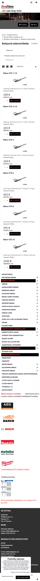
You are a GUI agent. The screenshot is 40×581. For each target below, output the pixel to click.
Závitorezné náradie (9, 277)
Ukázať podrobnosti (7, 576)
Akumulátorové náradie (10, 287)
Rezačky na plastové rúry (11, 342)
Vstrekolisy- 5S (7, 387)
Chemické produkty (8, 300)
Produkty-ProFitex (8, 281)
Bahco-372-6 (8, 173)
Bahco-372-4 (8, 140)
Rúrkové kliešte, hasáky (10, 332)
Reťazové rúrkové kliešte (11, 355)
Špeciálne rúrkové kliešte (11, 348)
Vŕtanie (4, 322)
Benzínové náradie (8, 290)
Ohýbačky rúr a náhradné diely (13, 335)
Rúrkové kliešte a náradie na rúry (13, 329)
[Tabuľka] (11, 67)
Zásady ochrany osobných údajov (20, 572)
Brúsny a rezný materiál (10, 297)
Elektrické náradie (8, 294)
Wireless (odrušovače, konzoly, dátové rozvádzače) (19, 374)
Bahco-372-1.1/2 (10, 73)
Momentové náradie (9, 310)
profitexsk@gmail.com (12, 531)
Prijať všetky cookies (23, 577)
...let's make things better (11, 10)
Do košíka (16, 101)
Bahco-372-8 (8, 206)
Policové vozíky (7, 326)
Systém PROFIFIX (7, 383)
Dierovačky (5, 361)
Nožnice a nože (7, 313)
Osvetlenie (5, 316)
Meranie (4, 284)
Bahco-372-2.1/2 (10, 106)
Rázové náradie (7, 364)
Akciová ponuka (7, 274)
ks (7, 101)
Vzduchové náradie (8, 371)
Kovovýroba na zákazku (10, 377)
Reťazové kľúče (7, 351)
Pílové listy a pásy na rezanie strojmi (15, 319)
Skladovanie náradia (9, 367)
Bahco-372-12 (9, 239)
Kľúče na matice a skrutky (11, 306)
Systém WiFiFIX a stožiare (10, 380)
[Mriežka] (3, 67)
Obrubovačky (6, 358)
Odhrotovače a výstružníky (11, 345)
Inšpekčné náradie (8, 303)
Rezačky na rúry (7, 338)
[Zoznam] (7, 67)
